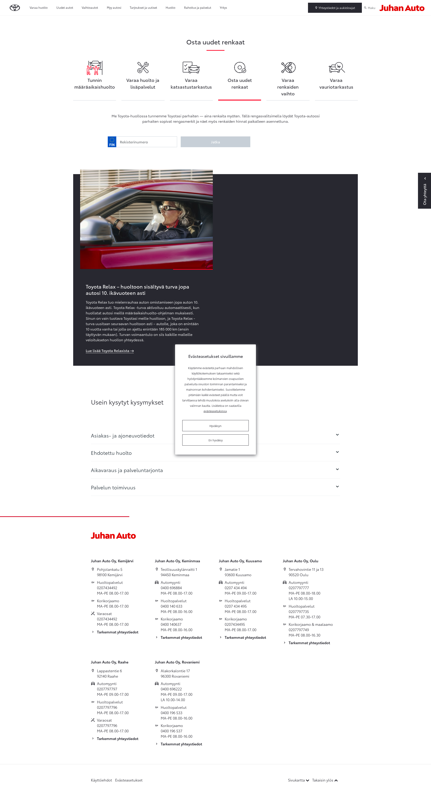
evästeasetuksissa (215, 411)
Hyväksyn (215, 426)
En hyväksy (216, 440)
